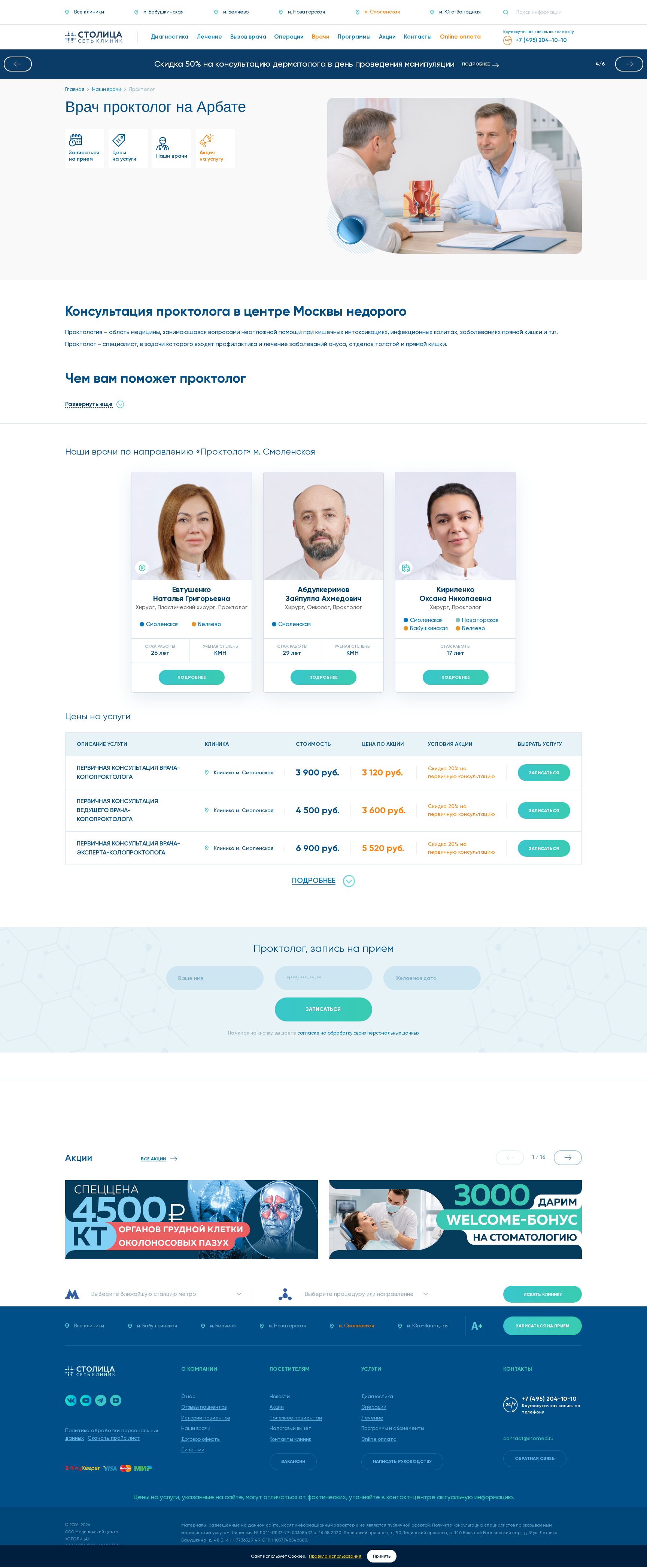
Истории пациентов (205, 1418)
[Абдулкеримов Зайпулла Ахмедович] (324, 526)
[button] (18, 64)
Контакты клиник (291, 1439)
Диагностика (377, 1396)
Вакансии (293, 1461)
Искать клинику (542, 1294)
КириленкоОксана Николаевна (455, 594)
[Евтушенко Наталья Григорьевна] (191, 526)
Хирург (145, 607)
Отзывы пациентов (204, 1407)
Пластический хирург (186, 607)
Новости (280, 1396)
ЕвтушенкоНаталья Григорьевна (191, 594)
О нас (188, 1396)
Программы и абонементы (392, 1428)
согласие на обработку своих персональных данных (358, 1033)
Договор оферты (201, 1439)
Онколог (318, 607)
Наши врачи (195, 1428)
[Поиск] (508, 12)
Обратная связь (535, 1458)
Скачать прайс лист (114, 1438)
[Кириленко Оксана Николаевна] (455, 526)
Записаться (544, 772)
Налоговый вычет (291, 1428)
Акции (277, 1407)
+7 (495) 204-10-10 (549, 1398)
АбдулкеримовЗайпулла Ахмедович (323, 594)
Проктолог (232, 607)
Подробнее (191, 677)
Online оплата (379, 1439)
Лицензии (192, 1449)
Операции (373, 1407)
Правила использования (335, 1556)
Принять (382, 1556)
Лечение (372, 1418)
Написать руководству (402, 1461)
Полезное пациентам (296, 1418)
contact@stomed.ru (528, 1438)
